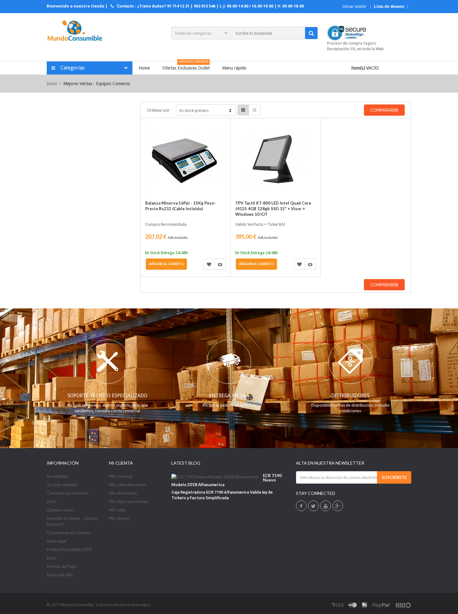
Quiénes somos (61, 509)
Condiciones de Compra (69, 532)
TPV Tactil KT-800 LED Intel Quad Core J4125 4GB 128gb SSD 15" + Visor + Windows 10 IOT (273, 209)
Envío (52, 557)
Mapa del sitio (60, 574)
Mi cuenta (121, 463)
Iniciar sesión (354, 6)
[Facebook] (301, 506)
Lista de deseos (389, 6)
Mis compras (120, 476)
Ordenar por (158, 110)
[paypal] (381, 605)
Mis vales (117, 509)
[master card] (353, 605)
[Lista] (254, 110)
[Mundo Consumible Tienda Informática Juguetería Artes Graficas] (75, 31)
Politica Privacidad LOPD (69, 549)
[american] (365, 605)
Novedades (57, 476)
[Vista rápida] (152, 141)
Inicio (52, 83)
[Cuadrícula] (243, 110)
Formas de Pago (61, 566)
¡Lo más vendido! (63, 484)
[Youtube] (325, 506)
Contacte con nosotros (67, 493)
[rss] (402, 605)
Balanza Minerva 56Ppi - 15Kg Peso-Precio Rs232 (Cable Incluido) (180, 206)
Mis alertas (119, 518)
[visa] (338, 605)
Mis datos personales (128, 501)
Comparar (220, 264)
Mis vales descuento (127, 484)
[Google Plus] (337, 506)
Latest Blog (185, 463)
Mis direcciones (123, 493)
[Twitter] (313, 506)
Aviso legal (56, 541)
